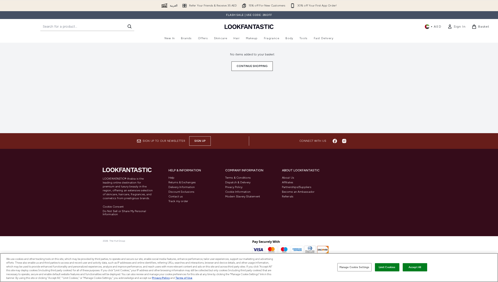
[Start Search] (129, 26)
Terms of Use (183, 278)
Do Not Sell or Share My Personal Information (124, 213)
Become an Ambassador (298, 191)
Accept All (415, 267)
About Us (288, 177)
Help (171, 177)
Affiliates (287, 182)
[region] (249, 267)
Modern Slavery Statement (242, 196)
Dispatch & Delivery (238, 182)
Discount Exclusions (181, 191)
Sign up (200, 141)
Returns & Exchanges (182, 182)
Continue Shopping (252, 66)
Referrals (288, 196)
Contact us (175, 196)
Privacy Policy (234, 187)
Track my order (178, 201)
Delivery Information (181, 187)
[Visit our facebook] (335, 141)
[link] (456, 27)
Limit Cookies (387, 267)
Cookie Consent (113, 206)
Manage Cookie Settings (354, 267)
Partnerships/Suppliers (296, 187)
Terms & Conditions (238, 177)
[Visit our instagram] (344, 141)
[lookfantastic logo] (249, 26)
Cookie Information (238, 191)
